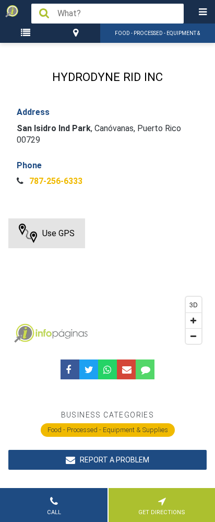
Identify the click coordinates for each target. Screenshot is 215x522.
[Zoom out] (193, 336)
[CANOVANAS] (77, 33)
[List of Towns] (27, 33)
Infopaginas (24, 333)
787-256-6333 (54, 181)
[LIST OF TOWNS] (27, 33)
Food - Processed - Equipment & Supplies (107, 430)
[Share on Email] (126, 369)
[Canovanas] (77, 33)
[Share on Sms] (145, 369)
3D (193, 304)
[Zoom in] (193, 320)
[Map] (107, 283)
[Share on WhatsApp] (107, 369)
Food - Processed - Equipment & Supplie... (157, 36)
